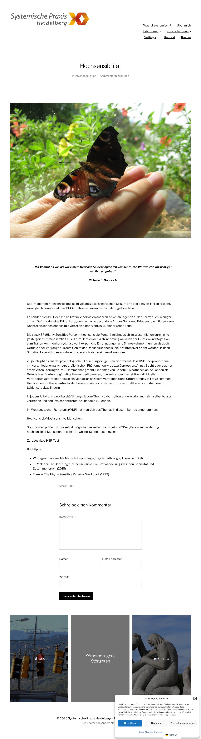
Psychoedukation (85, 75)
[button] (195, 698)
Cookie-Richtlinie (146, 732)
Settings (150, 37)
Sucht (150, 365)
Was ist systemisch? (157, 25)
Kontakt (169, 37)
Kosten (186, 37)
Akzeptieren (130, 723)
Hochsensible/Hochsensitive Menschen (54, 418)
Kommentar (67, 517)
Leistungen (150, 31)
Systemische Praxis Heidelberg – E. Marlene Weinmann (106, 718)
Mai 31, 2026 (67, 485)
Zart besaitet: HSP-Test (43, 440)
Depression (127, 365)
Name (63, 558)
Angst (140, 365)
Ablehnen (156, 723)
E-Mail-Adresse (112, 558)
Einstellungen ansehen (183, 723)
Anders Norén (110, 722)
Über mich (184, 25)
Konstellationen (178, 31)
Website (64, 577)
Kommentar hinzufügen (114, 75)
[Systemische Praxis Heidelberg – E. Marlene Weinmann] (59, 19)
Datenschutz (159, 732)
